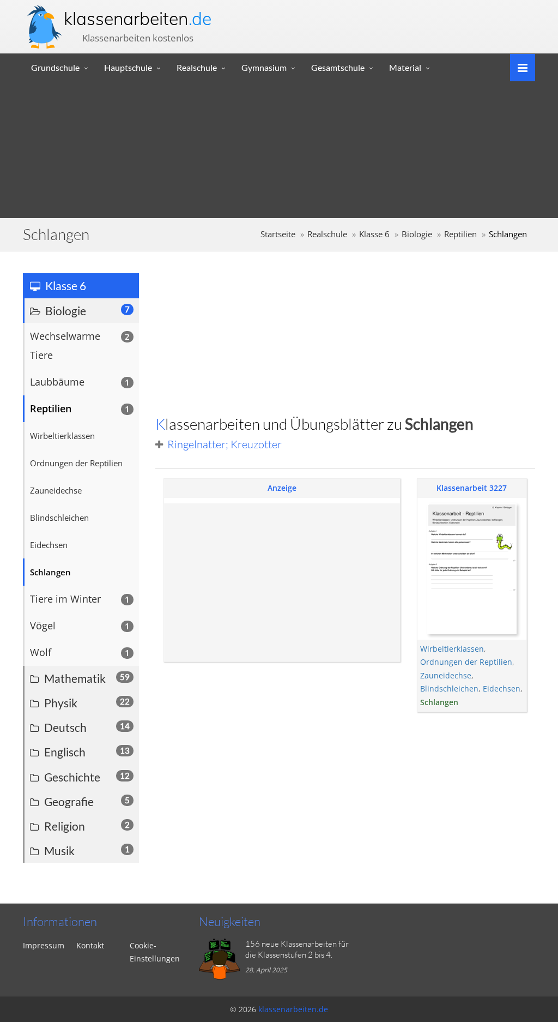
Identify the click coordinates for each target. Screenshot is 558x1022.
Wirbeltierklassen (452, 649)
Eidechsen (501, 688)
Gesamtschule (338, 67)
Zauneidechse (445, 675)
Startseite (277, 234)
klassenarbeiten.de (293, 1009)
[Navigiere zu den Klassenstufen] (518, 67)
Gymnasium (264, 67)
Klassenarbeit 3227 (471, 488)
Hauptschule (128, 67)
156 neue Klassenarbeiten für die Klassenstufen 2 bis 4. (297, 949)
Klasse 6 (374, 234)
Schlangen (439, 702)
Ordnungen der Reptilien (466, 662)
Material (405, 67)
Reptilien (460, 234)
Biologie (417, 234)
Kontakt (90, 945)
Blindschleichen (449, 688)
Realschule (197, 67)
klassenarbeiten (137, 18)
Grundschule (55, 67)
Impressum (43, 945)
